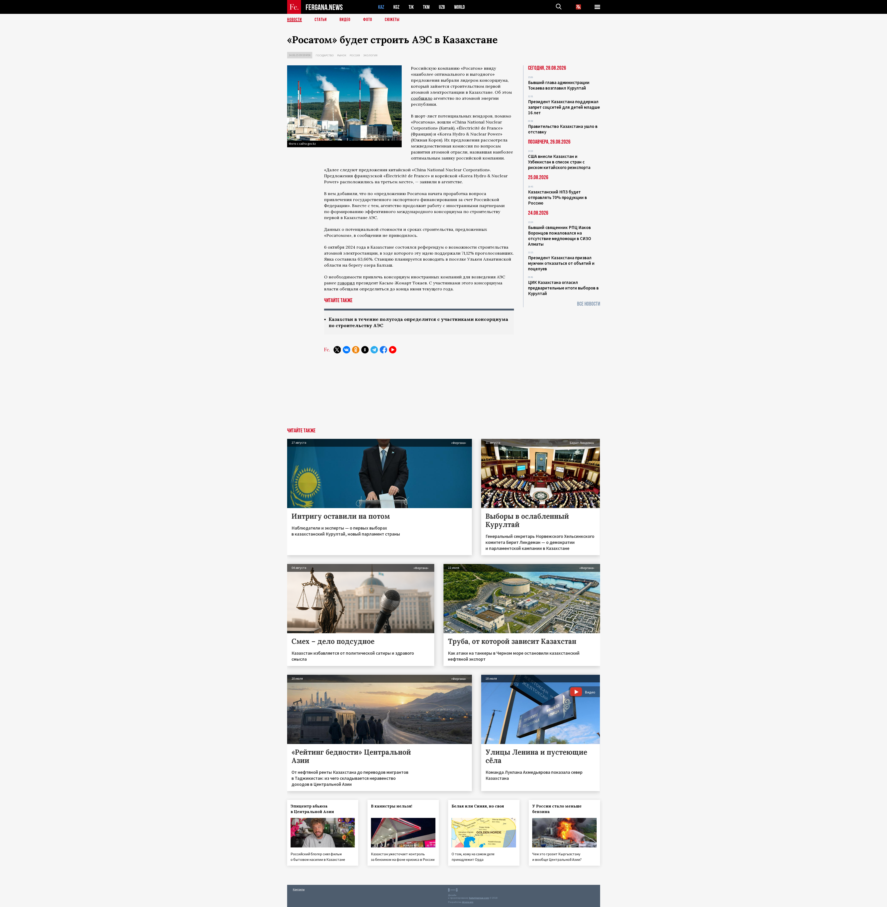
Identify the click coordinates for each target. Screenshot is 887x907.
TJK (411, 7)
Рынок (341, 55)
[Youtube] (392, 349)
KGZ (396, 7)
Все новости (588, 304)
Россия (355, 55)
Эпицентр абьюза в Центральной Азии (312, 809)
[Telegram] (374, 349)
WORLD (459, 7)
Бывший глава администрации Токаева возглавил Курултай (558, 85)
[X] (337, 349)
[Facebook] (383, 349)
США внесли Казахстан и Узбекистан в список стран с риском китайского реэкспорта (559, 162)
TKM (426, 7)
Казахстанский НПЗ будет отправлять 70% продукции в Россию (557, 197)
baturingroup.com (479, 898)
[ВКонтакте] (346, 349)
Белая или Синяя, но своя (478, 806)
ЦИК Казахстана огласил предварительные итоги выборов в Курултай (563, 288)
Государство (325, 55)
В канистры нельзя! (391, 806)
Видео (345, 19)
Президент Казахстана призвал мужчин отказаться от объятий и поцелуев (561, 263)
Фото (367, 19)
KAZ (381, 7)
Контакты (299, 889)
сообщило (421, 98)
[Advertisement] (443, 393)
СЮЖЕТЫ (392, 19)
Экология (370, 55)
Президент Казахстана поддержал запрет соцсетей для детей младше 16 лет (564, 107)
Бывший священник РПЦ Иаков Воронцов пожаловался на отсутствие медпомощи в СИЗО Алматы (559, 236)
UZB (442, 7)
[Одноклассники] (355, 349)
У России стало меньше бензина (557, 809)
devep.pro (467, 902)
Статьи (321, 19)
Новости (294, 19)
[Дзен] (365, 349)
